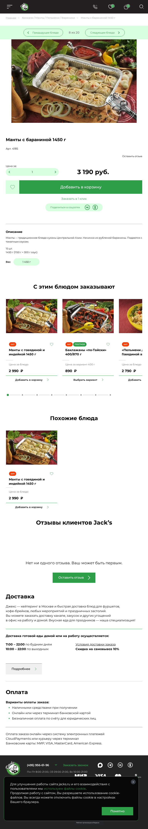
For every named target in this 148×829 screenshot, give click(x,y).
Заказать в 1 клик (74, 199)
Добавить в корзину (80, 187)
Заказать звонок (75, 765)
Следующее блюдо (102, 32)
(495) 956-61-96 (38, 765)
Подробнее (21, 669)
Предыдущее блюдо (45, 32)
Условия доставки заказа (96, 644)
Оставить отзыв (132, 156)
